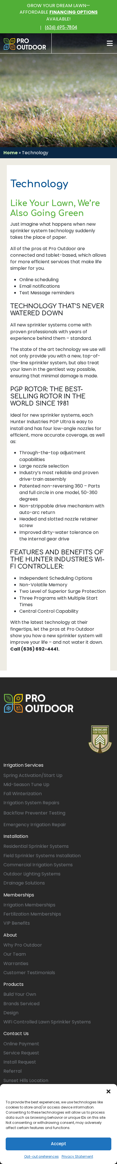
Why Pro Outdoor (22, 945)
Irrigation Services (23, 765)
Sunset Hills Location (25, 1080)
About (10, 935)
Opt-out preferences (41, 1156)
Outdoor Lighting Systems (31, 874)
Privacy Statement (77, 1156)
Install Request (19, 1062)
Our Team (14, 954)
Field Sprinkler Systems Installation (42, 855)
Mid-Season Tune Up (26, 784)
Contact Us (16, 1033)
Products (13, 984)
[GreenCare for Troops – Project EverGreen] (100, 739)
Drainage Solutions (24, 883)
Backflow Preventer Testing (34, 813)
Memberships (18, 895)
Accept (58, 1144)
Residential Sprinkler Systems (36, 846)
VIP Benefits (16, 923)
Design (10, 1012)
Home (10, 152)
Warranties (15, 963)
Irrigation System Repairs (31, 802)
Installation (15, 836)
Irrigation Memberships (29, 905)
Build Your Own (19, 994)
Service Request (21, 1053)
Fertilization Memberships (32, 914)
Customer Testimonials (29, 972)
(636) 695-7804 (61, 27)
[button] (108, 1091)
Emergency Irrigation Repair (34, 824)
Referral (12, 1071)
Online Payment (21, 1043)
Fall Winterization (22, 793)
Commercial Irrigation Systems (38, 864)
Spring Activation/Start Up (32, 775)
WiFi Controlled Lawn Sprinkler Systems (47, 1022)
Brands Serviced (21, 1003)
